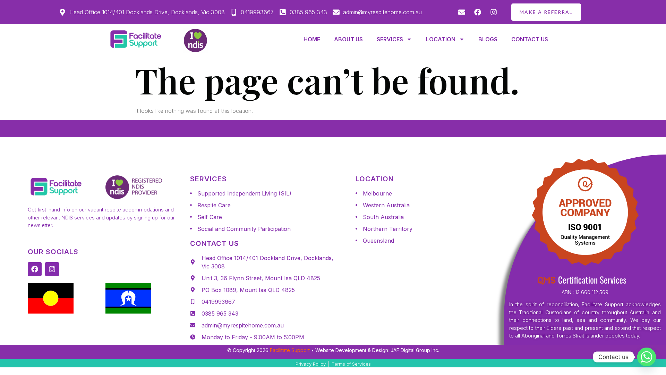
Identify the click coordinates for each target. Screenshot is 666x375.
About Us (348, 39)
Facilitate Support (290, 350)
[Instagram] (52, 269)
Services (390, 39)
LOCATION (440, 39)
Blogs (487, 39)
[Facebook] (35, 269)
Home (312, 39)
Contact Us (529, 39)
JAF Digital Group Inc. (415, 350)
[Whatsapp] (646, 357)
